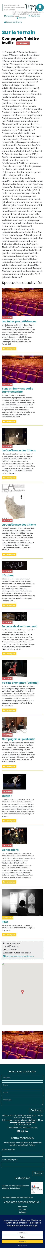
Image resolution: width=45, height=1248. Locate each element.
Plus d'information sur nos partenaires (17, 1197)
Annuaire (22, 18)
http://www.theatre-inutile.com (19, 956)
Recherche (35, 16)
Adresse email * (8, 1149)
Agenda (9, 16)
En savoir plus (9, 349)
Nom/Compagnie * (10, 1160)
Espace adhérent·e (14, 22)
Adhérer (22, 1212)
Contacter (36, 1110)
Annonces (22, 1207)
